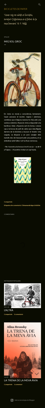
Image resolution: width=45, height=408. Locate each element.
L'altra (8, 310)
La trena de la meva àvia (21, 380)
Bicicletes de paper (15, 9)
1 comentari (18, 384)
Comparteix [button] (8, 202)
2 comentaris (18, 314)
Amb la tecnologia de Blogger (24, 400)
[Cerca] (39, 4)
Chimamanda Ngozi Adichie (31, 205)
